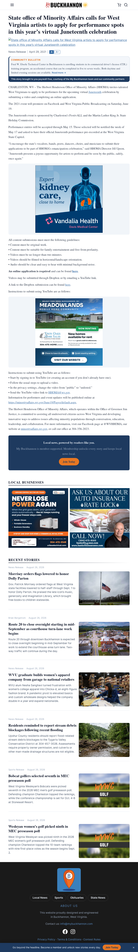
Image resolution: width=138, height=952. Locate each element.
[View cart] (119, 5)
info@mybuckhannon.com (76, 923)
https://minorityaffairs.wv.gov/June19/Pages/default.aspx (42, 402)
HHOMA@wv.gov (59, 392)
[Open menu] (12, 5)
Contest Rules (91, 939)
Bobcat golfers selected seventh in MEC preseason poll (38, 778)
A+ (57, 52)
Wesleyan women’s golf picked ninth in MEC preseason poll (38, 828)
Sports (59, 897)
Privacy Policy (46, 939)
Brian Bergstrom (17, 617)
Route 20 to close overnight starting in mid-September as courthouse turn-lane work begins (41, 629)
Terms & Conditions (69, 939)
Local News (40, 897)
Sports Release (16, 769)
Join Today (111, 947)
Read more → (59, 72)
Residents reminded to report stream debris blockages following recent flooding (42, 727)
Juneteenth (95, 92)
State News (98, 897)
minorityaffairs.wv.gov (34, 429)
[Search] (126, 5)
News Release (15, 567)
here (67, 285)
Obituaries (77, 897)
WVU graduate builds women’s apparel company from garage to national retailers (41, 677)
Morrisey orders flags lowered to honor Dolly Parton (38, 576)
